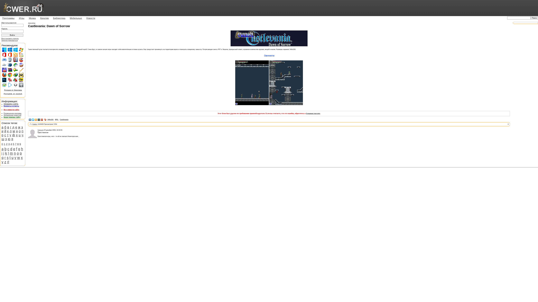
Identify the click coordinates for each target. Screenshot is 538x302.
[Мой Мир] (38, 119)
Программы (8, 18)
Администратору (313, 114)
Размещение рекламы (12, 113)
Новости (90, 18)
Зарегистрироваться (9, 41)
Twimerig (41, 130)
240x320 (50, 119)
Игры (21, 18)
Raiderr (34, 124)
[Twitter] (33, 119)
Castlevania (64, 119)
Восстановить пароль (10, 39)
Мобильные (76, 18)
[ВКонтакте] (30, 119)
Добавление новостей (12, 115)
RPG (56, 119)
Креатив (44, 18)
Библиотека (59, 18)
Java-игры (31, 23)
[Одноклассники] (35, 119)
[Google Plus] (41, 119)
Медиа (32, 18)
